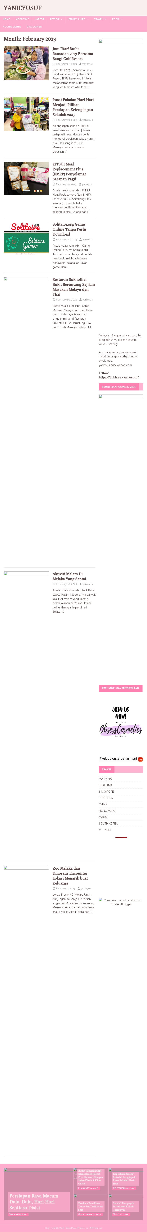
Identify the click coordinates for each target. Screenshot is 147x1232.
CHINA (103, 804)
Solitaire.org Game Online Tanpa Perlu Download (69, 229)
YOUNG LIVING (12, 26)
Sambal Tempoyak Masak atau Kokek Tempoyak (123, 1206)
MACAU (104, 817)
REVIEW (55, 19)
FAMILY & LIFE (77, 19)
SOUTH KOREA (108, 823)
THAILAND (105, 785)
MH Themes (95, 1228)
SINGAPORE (106, 791)
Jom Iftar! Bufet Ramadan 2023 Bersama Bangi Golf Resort (73, 53)
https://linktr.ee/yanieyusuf (119, 377)
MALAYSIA (105, 778)
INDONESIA (106, 797)
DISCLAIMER (34, 26)
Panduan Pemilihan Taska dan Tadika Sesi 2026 (90, 1206)
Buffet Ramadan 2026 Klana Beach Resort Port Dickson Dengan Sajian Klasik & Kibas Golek (90, 1177)
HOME (6, 19)
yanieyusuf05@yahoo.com (115, 365)
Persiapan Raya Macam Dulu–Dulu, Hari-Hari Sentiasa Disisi (34, 1201)
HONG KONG (107, 810)
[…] (88, 87)
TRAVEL (98, 19)
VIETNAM (105, 829)
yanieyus (87, 63)
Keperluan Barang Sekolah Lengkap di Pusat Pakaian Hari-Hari (124, 1178)
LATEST (39, 19)
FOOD (115, 19)
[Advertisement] (123, 865)
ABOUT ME (22, 19)
